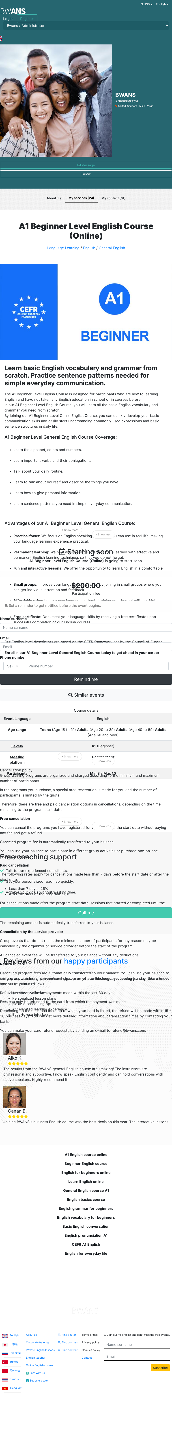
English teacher (35, 1357)
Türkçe (13, 1361)
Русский (15, 1353)
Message (88, 165)
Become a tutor (38, 1380)
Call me (86, 912)
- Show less (103, 534)
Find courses (70, 1342)
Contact (87, 1357)
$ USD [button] (146, 4)
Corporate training (37, 1342)
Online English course (39, 1365)
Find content (69, 1350)
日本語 (13, 1344)
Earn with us (36, 1373)
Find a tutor (69, 1334)
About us (31, 1334)
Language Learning (63, 248)
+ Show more (70, 530)
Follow (86, 174)
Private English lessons (40, 1350)
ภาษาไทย (15, 1379)
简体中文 (14, 1370)
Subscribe (160, 1368)
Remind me (86, 679)
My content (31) (113, 198)
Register (27, 18)
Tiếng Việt (15, 1388)
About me (54, 198)
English (89, 248)
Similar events (88, 695)
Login (8, 18)
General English (112, 248)
